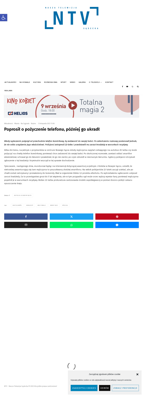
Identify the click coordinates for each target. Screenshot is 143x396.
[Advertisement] (71, 57)
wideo (75, 341)
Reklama (8, 91)
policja (65, 205)
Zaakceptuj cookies (84, 388)
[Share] (26, 216)
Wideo (72, 82)
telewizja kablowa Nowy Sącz (57, 341)
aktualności (17, 205)
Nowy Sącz (54, 205)
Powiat (17, 269)
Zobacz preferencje (125, 388)
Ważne (33, 124)
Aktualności (10, 82)
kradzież (30, 205)
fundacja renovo (47, 336)
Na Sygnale (25, 82)
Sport (63, 82)
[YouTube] (127, 86)
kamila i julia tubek (85, 336)
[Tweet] (71, 216)
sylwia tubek (37, 341)
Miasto (16, 124)
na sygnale (42, 205)
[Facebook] (122, 86)
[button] (3, 17)
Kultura (37, 82)
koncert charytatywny (105, 336)
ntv (27, 341)
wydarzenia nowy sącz (90, 341)
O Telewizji (94, 82)
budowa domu (31, 336)
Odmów (104, 388)
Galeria (82, 82)
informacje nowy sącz (65, 336)
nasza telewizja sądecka (126, 336)
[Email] (26, 225)
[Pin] (117, 216)
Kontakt (109, 82)
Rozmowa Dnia (50, 82)
